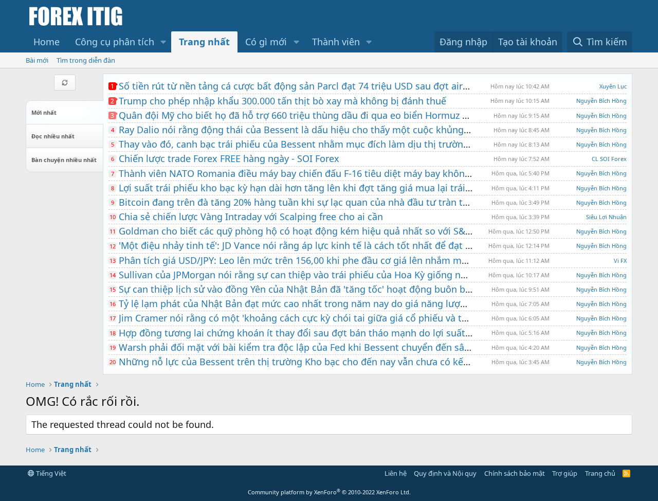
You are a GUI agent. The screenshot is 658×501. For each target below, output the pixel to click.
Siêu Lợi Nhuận (606, 217)
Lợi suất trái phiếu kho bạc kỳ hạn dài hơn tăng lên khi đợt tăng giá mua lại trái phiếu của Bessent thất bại (351, 188)
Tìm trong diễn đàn (86, 60)
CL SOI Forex (609, 159)
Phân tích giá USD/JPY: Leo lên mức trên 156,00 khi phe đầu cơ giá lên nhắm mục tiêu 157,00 (320, 260)
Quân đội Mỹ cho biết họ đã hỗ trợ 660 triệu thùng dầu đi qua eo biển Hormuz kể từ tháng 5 (320, 115)
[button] (163, 41)
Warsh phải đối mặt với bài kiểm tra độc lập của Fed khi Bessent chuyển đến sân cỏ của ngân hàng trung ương (360, 347)
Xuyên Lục (613, 86)
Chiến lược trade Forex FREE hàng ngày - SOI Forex (229, 158)
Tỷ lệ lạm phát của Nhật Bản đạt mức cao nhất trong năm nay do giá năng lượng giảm (307, 303)
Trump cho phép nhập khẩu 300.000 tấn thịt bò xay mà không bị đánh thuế (282, 101)
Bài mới (37, 60)
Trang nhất (204, 41)
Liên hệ (396, 473)
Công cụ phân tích (114, 41)
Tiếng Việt (50, 473)
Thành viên (336, 41)
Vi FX (620, 260)
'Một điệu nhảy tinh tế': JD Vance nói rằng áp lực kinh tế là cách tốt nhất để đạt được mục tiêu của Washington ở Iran (374, 245)
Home (46, 41)
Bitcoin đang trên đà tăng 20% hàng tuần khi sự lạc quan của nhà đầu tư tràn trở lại (302, 202)
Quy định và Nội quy (445, 473)
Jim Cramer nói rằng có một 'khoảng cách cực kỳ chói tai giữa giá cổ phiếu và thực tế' (305, 318)
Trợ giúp (564, 473)
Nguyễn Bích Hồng (601, 100)
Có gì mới (266, 41)
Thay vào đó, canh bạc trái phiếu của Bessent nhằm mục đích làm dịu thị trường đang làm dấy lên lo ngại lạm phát (369, 144)
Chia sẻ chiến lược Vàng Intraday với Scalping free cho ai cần (251, 216)
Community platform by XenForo (329, 492)
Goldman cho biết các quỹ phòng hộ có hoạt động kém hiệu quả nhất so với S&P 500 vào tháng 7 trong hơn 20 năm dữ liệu (388, 231)
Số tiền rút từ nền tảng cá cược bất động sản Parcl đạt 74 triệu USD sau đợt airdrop (301, 86)
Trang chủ (600, 473)
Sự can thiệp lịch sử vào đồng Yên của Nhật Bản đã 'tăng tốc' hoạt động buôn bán (297, 289)
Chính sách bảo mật (514, 473)
